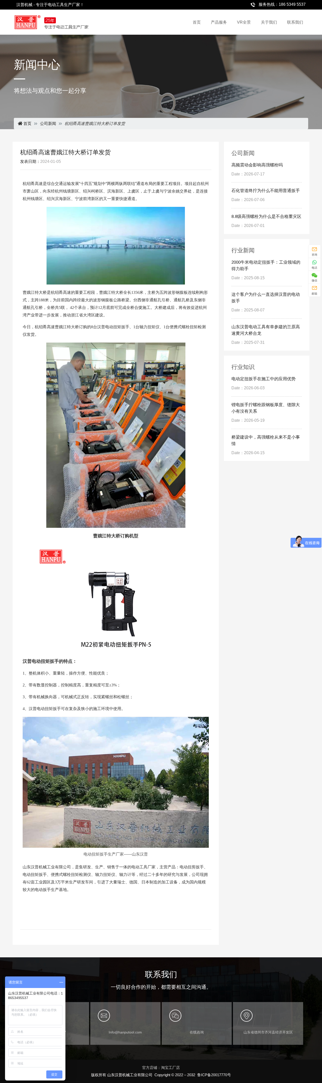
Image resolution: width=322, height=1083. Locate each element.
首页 (197, 22)
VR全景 (244, 22)
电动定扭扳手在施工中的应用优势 (263, 378)
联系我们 (295, 22)
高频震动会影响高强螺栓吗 (257, 165)
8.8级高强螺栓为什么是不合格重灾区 (266, 216)
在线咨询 (197, 1032)
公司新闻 (48, 123)
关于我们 (269, 22)
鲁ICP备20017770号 (214, 1075)
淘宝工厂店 (170, 1067)
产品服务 (219, 22)
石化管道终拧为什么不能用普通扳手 (265, 190)
